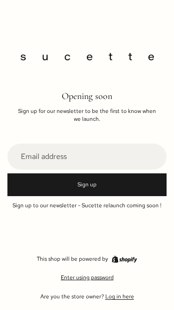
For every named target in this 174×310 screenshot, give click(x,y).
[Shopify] (124, 259)
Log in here (119, 296)
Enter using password (87, 277)
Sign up (87, 184)
